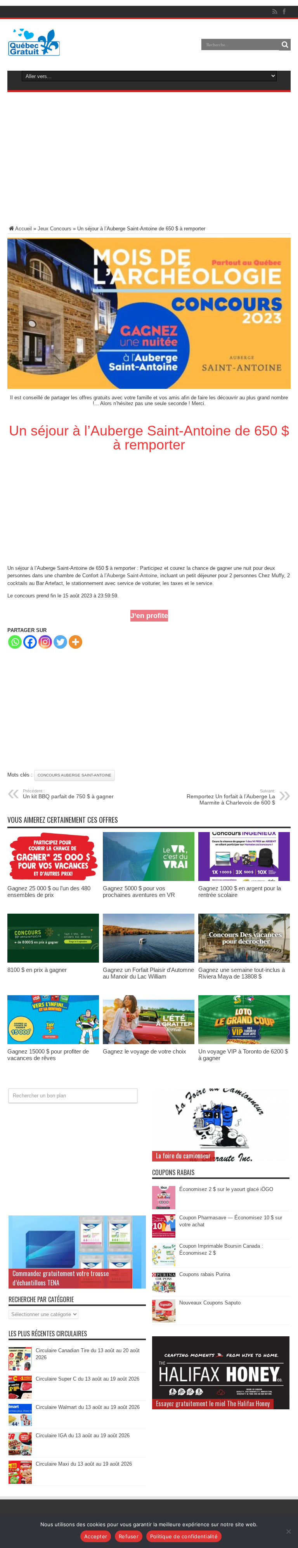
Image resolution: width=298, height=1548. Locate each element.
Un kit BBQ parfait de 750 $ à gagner (68, 794)
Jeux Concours (54, 229)
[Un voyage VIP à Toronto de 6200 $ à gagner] (244, 1042)
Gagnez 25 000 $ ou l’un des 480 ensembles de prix (48, 891)
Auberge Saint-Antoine (132, 575)
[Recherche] (285, 44)
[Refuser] (288, 1531)
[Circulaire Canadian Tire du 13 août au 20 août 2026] (20, 1369)
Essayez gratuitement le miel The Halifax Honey (213, 1403)
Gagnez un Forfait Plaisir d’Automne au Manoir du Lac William (148, 973)
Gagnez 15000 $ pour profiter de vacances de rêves (48, 1054)
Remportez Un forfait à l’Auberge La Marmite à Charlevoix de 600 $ (231, 797)
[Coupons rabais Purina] (163, 1293)
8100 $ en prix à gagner (37, 969)
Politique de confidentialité (184, 1536)
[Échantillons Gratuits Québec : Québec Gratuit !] (34, 50)
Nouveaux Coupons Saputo (210, 1303)
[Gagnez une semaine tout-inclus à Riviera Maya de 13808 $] (244, 961)
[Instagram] (45, 642)
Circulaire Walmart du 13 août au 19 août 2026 (88, 1407)
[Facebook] (30, 642)
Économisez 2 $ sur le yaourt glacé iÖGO (226, 1189)
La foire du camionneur (183, 1155)
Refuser (129, 1536)
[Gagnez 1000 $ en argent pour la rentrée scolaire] (244, 879)
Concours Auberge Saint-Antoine (74, 775)
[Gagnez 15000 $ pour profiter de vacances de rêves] (53, 1042)
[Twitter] (60, 642)
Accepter (95, 1536)
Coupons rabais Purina (204, 1274)
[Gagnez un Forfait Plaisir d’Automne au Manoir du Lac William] (148, 961)
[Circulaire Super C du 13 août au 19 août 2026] (20, 1397)
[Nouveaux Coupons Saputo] (163, 1321)
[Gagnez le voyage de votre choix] (148, 1042)
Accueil (23, 229)
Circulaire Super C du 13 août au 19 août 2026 (87, 1379)
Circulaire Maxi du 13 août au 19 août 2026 (84, 1464)
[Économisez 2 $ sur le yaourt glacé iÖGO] (163, 1207)
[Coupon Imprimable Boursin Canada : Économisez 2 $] (163, 1264)
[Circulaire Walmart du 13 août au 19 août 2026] (20, 1425)
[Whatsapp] (15, 642)
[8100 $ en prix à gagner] (53, 961)
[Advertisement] (149, 160)
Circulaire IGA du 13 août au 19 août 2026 (83, 1435)
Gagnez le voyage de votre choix (144, 1051)
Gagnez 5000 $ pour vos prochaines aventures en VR (139, 891)
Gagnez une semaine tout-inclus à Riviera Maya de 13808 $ (241, 973)
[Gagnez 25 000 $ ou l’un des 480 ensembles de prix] (53, 879)
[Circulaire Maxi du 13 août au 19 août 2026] (20, 1482)
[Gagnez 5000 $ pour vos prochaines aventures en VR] (148, 879)
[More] (75, 642)
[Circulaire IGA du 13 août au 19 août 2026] (20, 1454)
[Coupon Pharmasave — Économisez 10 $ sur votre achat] (163, 1236)
